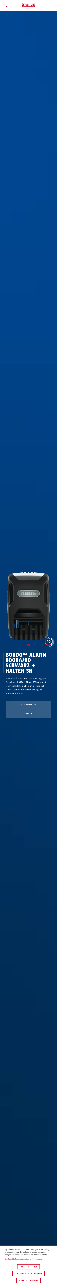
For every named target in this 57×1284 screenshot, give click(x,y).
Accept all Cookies (28, 1281)
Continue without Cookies (28, 1274)
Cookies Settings (28, 1267)
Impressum (37, 1259)
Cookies (8, 1259)
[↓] (33, 645)
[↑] (23, 645)
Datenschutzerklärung (22, 1259)
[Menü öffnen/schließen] (52, 5)
